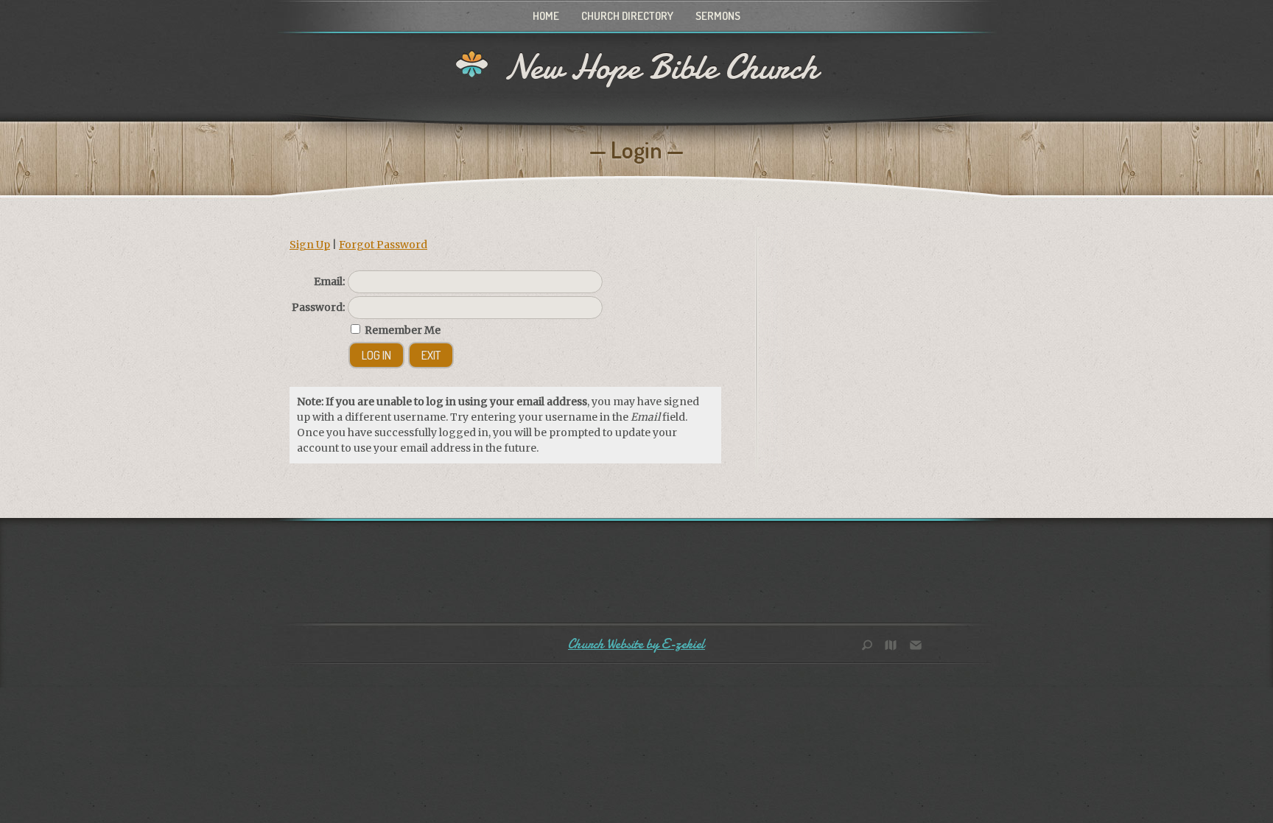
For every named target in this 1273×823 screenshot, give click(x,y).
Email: (329, 281)
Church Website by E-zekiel (636, 644)
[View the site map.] (894, 646)
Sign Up (310, 244)
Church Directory (627, 16)
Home (546, 16)
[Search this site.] (872, 646)
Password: (318, 307)
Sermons (717, 16)
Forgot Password (383, 244)
